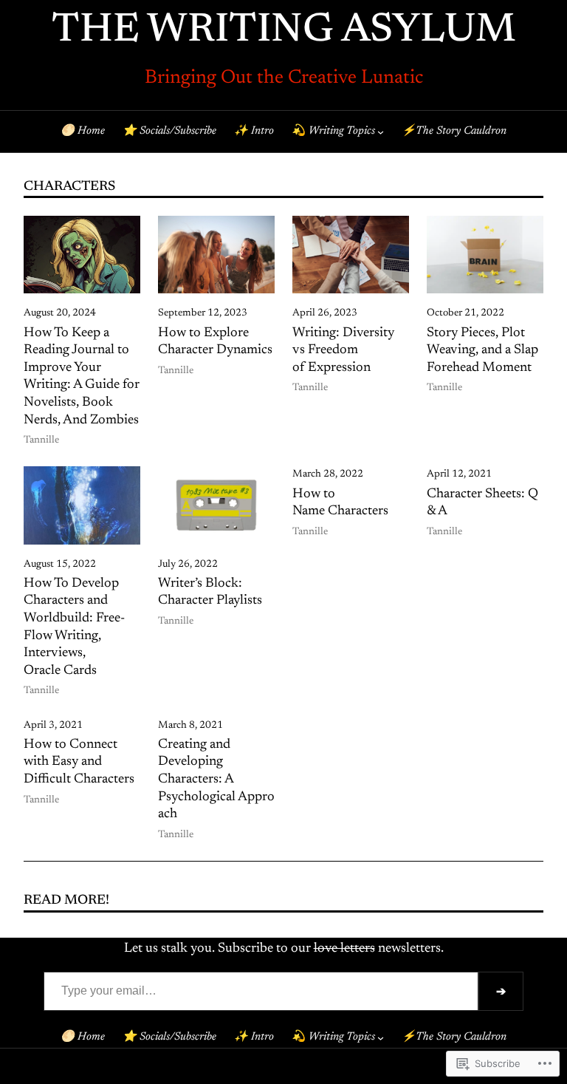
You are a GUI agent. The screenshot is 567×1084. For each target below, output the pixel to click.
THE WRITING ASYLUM (284, 31)
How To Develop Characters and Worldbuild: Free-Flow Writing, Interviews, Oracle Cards (74, 627)
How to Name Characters (340, 503)
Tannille (41, 440)
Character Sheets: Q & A (482, 503)
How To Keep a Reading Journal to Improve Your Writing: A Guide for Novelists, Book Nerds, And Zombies (82, 377)
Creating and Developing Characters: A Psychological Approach (216, 779)
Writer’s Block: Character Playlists (210, 592)
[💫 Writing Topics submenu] (380, 132)
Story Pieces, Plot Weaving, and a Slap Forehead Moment (482, 351)
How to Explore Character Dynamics (215, 342)
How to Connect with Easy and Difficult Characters (79, 762)
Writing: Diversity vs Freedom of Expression (343, 351)
